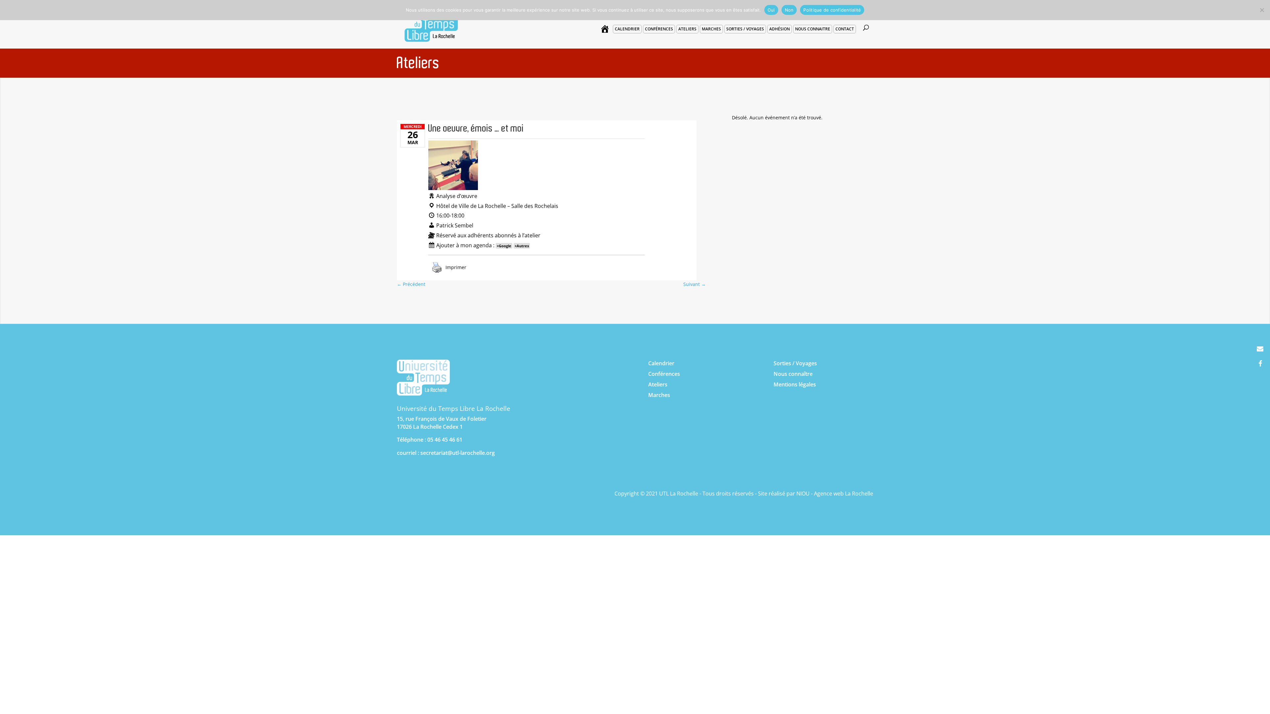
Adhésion (779, 29)
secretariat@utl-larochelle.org (457, 452)
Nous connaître (793, 373)
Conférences (659, 29)
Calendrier (627, 29)
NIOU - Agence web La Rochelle (834, 493)
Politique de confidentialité (832, 10)
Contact (844, 29)
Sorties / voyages (745, 29)
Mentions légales (795, 384)
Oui (771, 10)
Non (789, 10)
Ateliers (687, 29)
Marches (711, 29)
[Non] (1261, 10)
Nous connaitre (812, 29)
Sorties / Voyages (795, 363)
